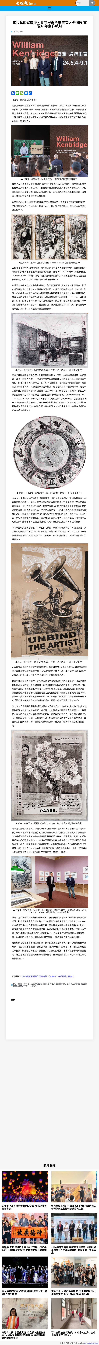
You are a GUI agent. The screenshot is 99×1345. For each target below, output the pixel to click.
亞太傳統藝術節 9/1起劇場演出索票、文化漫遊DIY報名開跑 (24, 1292)
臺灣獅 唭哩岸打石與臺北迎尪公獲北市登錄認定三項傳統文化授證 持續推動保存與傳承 (24, 1248)
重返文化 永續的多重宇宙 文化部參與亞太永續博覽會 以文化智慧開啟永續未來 (73, 1292)
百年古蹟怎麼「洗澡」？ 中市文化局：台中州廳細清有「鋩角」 (73, 1334)
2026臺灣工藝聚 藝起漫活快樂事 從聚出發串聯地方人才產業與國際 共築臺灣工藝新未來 (73, 1250)
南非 (15, 984)
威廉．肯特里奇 (24, 984)
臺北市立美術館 (73, 984)
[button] (50, 8)
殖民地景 (51, 984)
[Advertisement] (49, 1061)
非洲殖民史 (32, 986)
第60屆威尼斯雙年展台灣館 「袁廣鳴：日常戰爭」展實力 (48, 976)
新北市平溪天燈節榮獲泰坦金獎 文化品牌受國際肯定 (24, 1207)
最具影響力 (37, 984)
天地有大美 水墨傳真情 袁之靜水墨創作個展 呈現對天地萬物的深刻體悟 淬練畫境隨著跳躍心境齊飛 (24, 1335)
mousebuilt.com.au (91, 1343)
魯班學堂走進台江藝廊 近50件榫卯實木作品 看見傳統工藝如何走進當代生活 (73, 1207)
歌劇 (45, 984)
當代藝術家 (61, 984)
